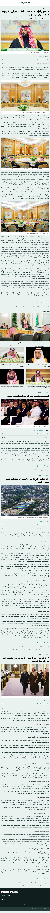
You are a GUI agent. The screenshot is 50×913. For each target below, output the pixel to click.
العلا (37, 885)
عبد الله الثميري (36, 430)
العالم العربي (46, 8)
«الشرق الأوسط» (42, 56)
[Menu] (48, 3)
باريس (28, 646)
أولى (42, 470)
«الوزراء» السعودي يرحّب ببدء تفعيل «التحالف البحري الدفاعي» (34, 343)
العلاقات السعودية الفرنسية (37, 646)
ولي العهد (24, 649)
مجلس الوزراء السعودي (38, 306)
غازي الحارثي (42, 521)
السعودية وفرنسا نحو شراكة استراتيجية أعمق (28, 396)
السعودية (12, 306)
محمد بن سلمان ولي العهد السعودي (23, 306)
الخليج (39, 8)
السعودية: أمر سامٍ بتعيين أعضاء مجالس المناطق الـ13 (12, 386)
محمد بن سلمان (16, 649)
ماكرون (4, 882)
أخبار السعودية (22, 646)
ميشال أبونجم (42, 430)
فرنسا (4, 649)
